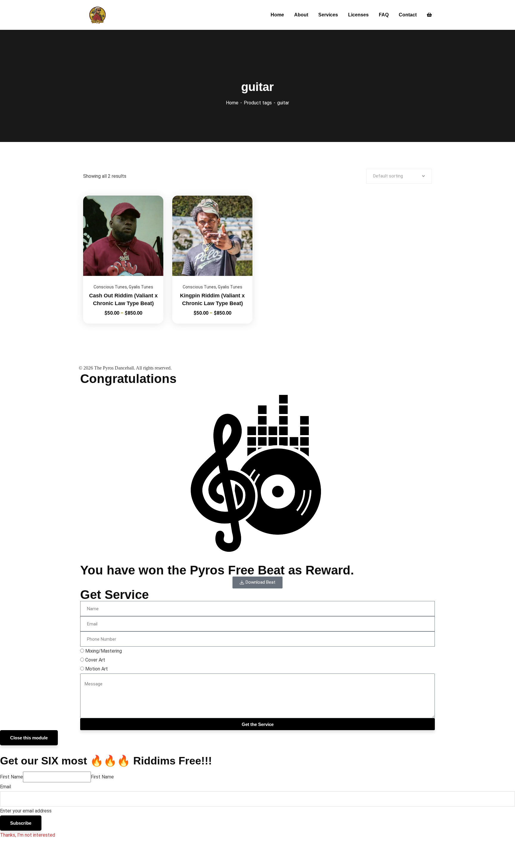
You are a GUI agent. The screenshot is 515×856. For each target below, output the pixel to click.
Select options (151, 196)
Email (5, 786)
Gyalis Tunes (141, 287)
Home (232, 103)
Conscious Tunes (110, 287)
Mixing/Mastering (103, 651)
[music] (98, 15)
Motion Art (96, 669)
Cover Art (95, 660)
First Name (11, 777)
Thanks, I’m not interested (27, 835)
